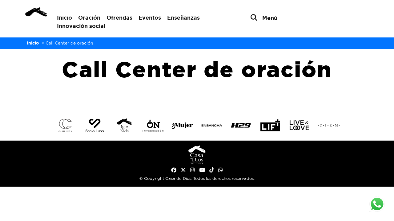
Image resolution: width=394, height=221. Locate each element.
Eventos (150, 17)
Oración (89, 17)
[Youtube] (202, 170)
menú (269, 18)
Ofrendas (119, 17)
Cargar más (197, 97)
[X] (183, 170)
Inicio (64, 17)
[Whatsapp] (220, 170)
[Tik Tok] (211, 170)
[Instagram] (192, 170)
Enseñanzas (183, 17)
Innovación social (81, 26)
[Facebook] (174, 170)
